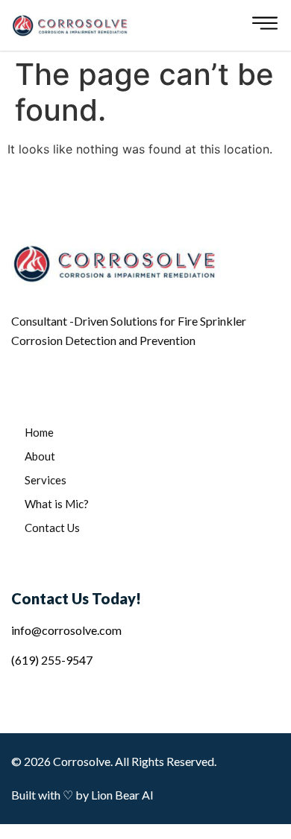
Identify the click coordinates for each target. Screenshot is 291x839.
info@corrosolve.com (66, 630)
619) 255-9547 (54, 660)
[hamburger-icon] (265, 25)
